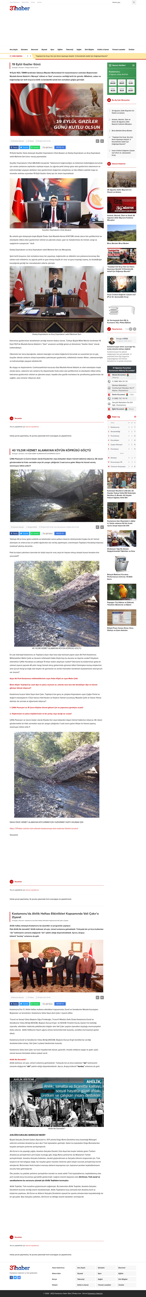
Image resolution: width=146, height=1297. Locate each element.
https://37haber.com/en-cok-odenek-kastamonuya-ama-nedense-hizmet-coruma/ (44, 828)
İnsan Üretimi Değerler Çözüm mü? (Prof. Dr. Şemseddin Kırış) (121, 296)
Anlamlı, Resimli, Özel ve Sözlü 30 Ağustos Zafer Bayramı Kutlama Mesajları (121, 217)
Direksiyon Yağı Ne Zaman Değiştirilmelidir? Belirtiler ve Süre (121, 550)
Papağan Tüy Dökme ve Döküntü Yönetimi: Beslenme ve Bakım (120, 603)
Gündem (21, 67)
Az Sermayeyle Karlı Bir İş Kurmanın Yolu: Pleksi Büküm (119, 321)
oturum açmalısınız (32, 427)
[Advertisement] (73, 28)
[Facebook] (11, 1277)
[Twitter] (15, 1277)
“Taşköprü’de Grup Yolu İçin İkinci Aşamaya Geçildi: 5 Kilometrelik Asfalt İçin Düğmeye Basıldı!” (120, 269)
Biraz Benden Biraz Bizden (118, 243)
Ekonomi (21, 920)
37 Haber (31, 141)
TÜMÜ (127, 329)
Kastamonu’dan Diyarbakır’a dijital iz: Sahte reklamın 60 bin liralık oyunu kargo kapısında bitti (71, 56)
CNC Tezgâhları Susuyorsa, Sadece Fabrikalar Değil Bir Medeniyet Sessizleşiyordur (120, 349)
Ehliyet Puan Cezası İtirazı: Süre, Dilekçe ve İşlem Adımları (120, 629)
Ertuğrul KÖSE (32, 527)
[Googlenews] (19, 1277)
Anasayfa (14, 67)
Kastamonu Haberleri (95, 1293)
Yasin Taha (123, 339)
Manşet (21, 141)
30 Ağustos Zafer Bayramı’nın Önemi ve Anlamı (119, 191)
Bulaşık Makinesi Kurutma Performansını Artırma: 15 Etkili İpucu (119, 576)
